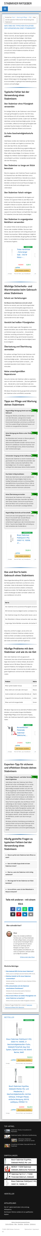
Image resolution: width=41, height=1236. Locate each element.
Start (13, 17)
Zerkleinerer (33, 1224)
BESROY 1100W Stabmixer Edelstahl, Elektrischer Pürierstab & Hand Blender (23, 1170)
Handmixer (26, 1224)
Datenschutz (28, 1229)
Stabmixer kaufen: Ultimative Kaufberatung (23, 1135)
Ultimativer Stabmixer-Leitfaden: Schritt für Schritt (26, 1140)
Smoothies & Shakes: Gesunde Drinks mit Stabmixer (23, 1145)
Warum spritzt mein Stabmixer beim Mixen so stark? (20, 856)
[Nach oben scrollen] (38, 1233)
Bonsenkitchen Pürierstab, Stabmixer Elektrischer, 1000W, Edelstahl (23, 731)
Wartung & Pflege (22, 17)
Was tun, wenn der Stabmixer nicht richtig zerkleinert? (19, 873)
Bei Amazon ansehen (22, 270)
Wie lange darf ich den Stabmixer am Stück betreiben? (19, 882)
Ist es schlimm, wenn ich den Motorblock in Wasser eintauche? (19, 890)
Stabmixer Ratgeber (18, 3)
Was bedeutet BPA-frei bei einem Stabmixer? (19, 971)
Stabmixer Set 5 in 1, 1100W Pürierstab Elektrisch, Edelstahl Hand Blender (22, 1177)
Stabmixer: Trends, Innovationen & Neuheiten (21, 1131)
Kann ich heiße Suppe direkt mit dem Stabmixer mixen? (17, 864)
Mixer (15, 1224)
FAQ (30, 17)
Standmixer (20, 1224)
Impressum (36, 1229)
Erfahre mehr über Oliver (27, 957)
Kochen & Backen (9, 1224)
